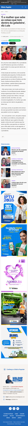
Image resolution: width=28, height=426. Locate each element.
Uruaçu (12, 415)
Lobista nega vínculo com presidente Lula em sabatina (18, 184)
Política (6, 11)
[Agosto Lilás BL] (14, 275)
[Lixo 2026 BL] (14, 342)
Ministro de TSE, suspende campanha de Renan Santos (19, 151)
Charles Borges (18, 423)
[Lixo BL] (14, 309)
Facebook (6, 43)
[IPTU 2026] (14, 207)
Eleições (22, 413)
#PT (3, 136)
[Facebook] (14, 3)
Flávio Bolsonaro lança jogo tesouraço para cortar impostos (18, 173)
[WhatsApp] (15, 3)
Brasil (8, 417)
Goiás (16, 413)
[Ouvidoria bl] (14, 240)
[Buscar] (22, 7)
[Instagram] (12, 3)
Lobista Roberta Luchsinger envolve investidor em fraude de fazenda (18, 2)
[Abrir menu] (25, 7)
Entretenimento (20, 415)
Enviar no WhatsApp (15, 40)
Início (2, 11)
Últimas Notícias (8, 413)
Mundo (14, 417)
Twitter (13, 43)
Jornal (20, 417)
